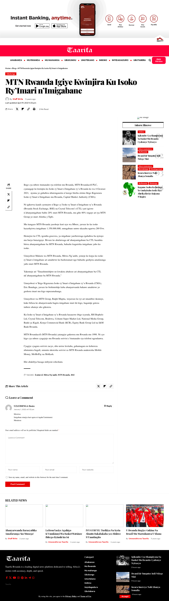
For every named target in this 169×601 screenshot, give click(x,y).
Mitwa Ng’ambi (50, 375)
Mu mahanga (143, 169)
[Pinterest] (22, 577)
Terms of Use (85, 596)
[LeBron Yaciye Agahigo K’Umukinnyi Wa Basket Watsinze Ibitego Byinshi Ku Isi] (64, 515)
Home (7, 68)
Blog (14, 68)
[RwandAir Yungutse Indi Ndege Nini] (129, 155)
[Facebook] (6, 577)
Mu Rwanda (143, 152)
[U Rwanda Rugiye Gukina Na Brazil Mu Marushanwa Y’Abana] (145, 515)
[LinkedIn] (26, 577)
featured (39, 375)
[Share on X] (17, 109)
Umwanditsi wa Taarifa (58, 542)
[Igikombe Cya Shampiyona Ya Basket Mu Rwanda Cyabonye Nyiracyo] (129, 137)
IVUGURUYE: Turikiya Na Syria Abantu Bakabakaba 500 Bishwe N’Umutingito (103, 534)
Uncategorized (156, 169)
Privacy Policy (71, 596)
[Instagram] (18, 577)
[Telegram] (30, 577)
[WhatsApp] (33, 577)
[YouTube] (14, 577)
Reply (109, 406)
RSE (73, 375)
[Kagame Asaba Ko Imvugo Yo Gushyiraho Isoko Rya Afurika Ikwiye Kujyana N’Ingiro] (129, 189)
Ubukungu (11, 74)
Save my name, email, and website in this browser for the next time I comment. (38, 477)
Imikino (141, 132)
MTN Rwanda (64, 375)
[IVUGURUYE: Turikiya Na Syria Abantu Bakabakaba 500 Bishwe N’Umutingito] (104, 515)
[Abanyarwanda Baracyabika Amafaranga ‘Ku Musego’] (24, 515)
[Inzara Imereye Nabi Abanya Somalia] (129, 172)
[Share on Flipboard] (22, 109)
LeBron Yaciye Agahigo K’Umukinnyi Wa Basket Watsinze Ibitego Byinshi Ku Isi (64, 534)
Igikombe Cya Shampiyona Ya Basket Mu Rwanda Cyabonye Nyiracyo (150, 138)
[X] (10, 577)
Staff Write (18, 99)
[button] (124, 596)
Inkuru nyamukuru (145, 149)
